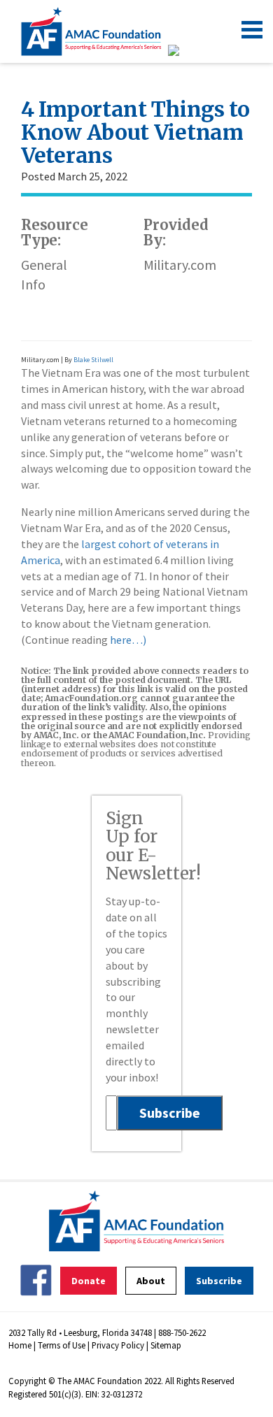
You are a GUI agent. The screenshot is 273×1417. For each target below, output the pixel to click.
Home (19, 1345)
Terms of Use (61, 1345)
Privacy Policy (118, 1345)
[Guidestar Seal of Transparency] (191, 50)
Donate (88, 1280)
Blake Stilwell (93, 359)
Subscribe (219, 1280)
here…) (128, 640)
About (150, 1280)
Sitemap (165, 1345)
